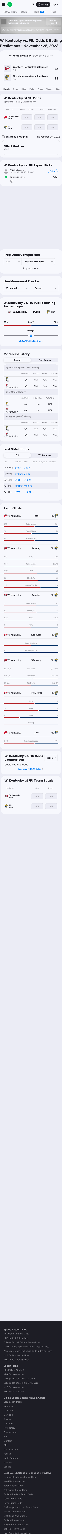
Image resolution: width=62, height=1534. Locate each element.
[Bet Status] (6, 177)
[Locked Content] (31, 335)
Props (40, 89)
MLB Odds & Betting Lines (16, 1355)
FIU (53, 311)
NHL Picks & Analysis (14, 1391)
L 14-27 (27, 492)
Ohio (6, 1445)
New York (8, 1406)
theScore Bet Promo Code (16, 1524)
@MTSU (19, 474)
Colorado (8, 1423)
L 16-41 (27, 480)
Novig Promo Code (13, 1503)
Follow (53, 171)
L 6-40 (27, 474)
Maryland (8, 1414)
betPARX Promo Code (14, 1529)
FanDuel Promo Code (14, 1520)
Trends (49, 89)
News (15, 89)
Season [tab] (17, 360)
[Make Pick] (11, 181)
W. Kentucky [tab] (44, 455)
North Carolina (11, 1458)
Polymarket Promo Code (15, 1490)
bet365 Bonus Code (13, 1485)
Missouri (8, 1462)
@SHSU (19, 486)
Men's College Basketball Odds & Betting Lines (26, 1346)
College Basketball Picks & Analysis (21, 1383)
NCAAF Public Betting (30, 341)
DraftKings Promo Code (15, 1516)
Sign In (55, 4)
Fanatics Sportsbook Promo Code (20, 1477)
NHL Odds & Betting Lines (16, 1359)
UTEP (17, 492)
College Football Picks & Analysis (19, 1378)
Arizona (7, 1419)
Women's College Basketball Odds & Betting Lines (28, 1351)
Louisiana (8, 1410)
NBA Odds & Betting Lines (16, 1338)
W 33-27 (28, 486)
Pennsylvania (10, 1432)
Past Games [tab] (45, 360)
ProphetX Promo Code (14, 1511)
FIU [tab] (17, 455)
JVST (17, 480)
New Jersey (9, 1427)
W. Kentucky (20, 311)
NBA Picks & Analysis (14, 1374)
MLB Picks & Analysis (14, 1387)
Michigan (8, 1440)
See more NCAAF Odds (29, 769)
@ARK (18, 467)
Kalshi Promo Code (13, 1498)
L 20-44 (28, 467)
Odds (23, 89)
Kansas (7, 1453)
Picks (31, 89)
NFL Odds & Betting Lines (16, 1333)
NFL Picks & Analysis (14, 1370)
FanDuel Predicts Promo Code (18, 1494)
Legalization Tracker (13, 1402)
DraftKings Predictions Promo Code (21, 1507)
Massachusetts (11, 1449)
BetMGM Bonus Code (14, 1481)
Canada (7, 1466)
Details (6, 89)
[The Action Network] (9, 4)
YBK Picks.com (17, 170)
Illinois (6, 1436)
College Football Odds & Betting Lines (22, 1342)
